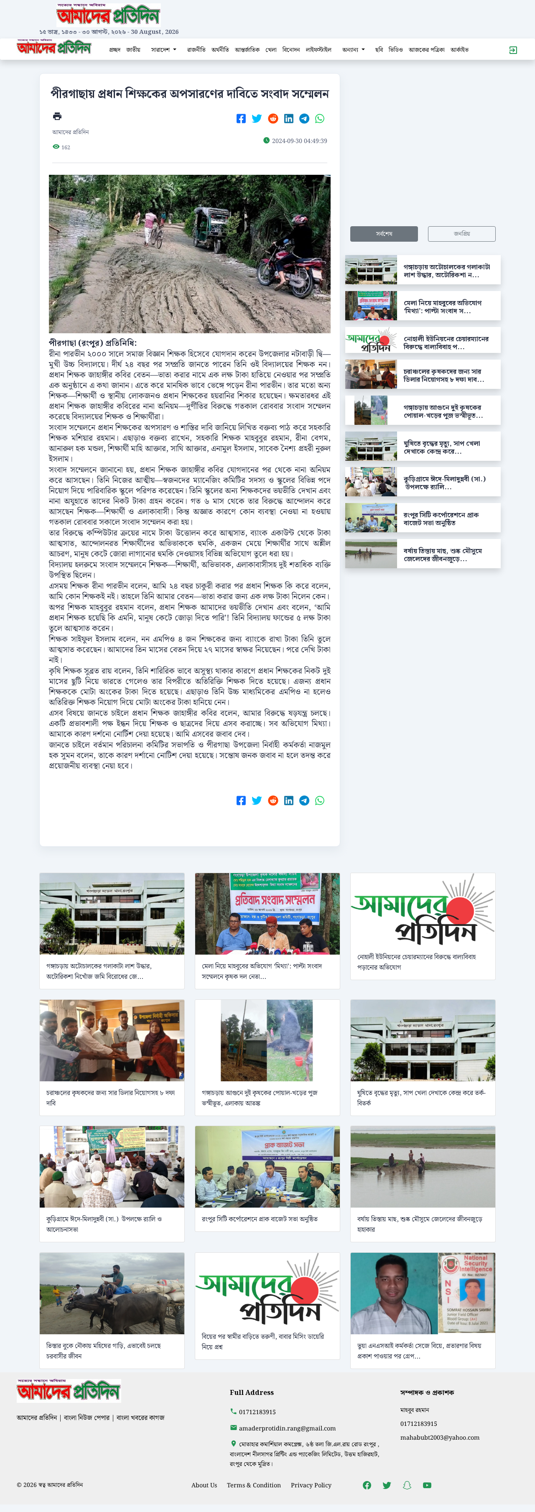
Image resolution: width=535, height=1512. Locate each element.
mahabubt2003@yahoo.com (440, 1438)
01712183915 (257, 1412)
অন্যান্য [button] (351, 50)
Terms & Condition (254, 1485)
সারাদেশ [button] (161, 50)
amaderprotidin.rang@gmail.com (287, 1428)
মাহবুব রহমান (414, 1410)
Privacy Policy (311, 1485)
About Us (204, 1485)
